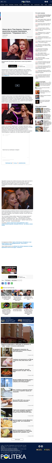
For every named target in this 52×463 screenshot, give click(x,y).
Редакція (12, 452)
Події (42, 4)
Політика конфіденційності (5, 452)
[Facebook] (27, 58)
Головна (2, 4)
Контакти (19, 452)
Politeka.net (6, 75)
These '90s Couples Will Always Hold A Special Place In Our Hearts (45, 91)
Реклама (16, 452)
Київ (32, 4)
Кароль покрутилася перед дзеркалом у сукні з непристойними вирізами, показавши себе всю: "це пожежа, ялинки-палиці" (17, 224)
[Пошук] (51, 1)
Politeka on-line (26, 4)
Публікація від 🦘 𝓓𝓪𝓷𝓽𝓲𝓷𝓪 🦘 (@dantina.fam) (15, 163)
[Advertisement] (17, 20)
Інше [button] (49, 4)
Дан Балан (14, 280)
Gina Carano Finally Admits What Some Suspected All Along (45, 101)
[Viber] (31, 58)
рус (5, 1)
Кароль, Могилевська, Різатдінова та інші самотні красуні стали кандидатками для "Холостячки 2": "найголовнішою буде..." (16, 243)
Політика (16, 4)
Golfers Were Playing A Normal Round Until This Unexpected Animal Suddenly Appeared (45, 84)
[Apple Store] (39, 450)
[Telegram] (47, 1)
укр (1, 1)
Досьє (6, 4)
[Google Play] (47, 450)
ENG (46, 4)
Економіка (11, 4)
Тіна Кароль (7, 280)
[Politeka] (26, 1)
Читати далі (17, 439)
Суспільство (37, 4)
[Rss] (45, 1)
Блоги (20, 4)
